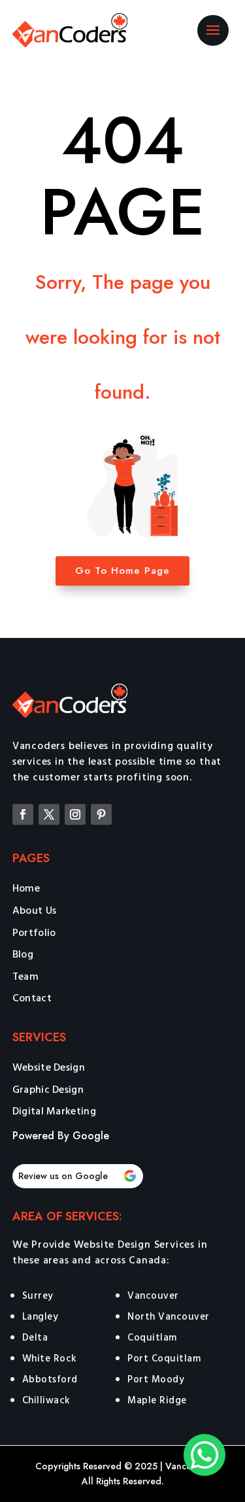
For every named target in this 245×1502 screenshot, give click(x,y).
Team (25, 977)
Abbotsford (50, 1378)
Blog (22, 954)
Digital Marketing (54, 1111)
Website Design (48, 1068)
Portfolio (34, 933)
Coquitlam (152, 1336)
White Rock (49, 1357)
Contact (32, 998)
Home (26, 888)
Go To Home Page (122, 570)
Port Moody (155, 1378)
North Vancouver (168, 1316)
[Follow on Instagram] (75, 814)
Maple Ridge (157, 1399)
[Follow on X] (49, 814)
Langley (40, 1316)
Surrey (38, 1295)
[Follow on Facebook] (22, 814)
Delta (35, 1336)
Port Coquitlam (164, 1357)
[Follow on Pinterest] (101, 814)
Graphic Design (48, 1090)
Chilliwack (46, 1399)
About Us (34, 911)
